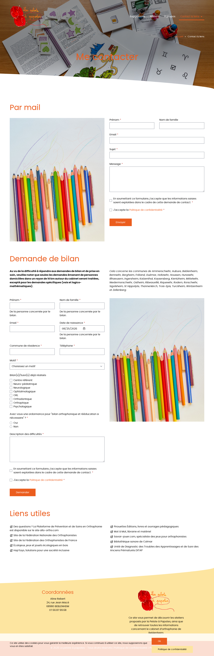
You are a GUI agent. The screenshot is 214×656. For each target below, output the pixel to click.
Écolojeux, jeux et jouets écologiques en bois (40, 545)
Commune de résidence (25, 346)
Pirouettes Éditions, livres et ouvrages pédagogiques (146, 526)
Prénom (114, 120)
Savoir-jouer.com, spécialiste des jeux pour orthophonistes (149, 536)
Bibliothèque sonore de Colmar (132, 541)
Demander (22, 492)
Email (113, 134)
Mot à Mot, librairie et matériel (132, 531)
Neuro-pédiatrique (25, 384)
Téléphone (66, 346)
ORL (15, 395)
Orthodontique (22, 399)
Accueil (179, 37)
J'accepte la (137, 210)
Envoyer (120, 222)
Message (115, 164)
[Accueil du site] (28, 16)
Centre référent (22, 380)
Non (15, 426)
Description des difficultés (26, 434)
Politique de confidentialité (145, 210)
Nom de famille (168, 120)
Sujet (113, 149)
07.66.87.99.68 (57, 610)
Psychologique (22, 406)
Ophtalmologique (24, 391)
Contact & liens (190, 16)
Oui (15, 423)
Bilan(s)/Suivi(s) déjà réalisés (28, 375)
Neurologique (21, 388)
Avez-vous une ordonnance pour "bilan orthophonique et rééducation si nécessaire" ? (54, 416)
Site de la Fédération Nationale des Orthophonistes (45, 535)
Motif (13, 360)
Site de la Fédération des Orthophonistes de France (45, 540)
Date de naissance (71, 323)
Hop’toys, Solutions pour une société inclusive (41, 550)
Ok (159, 641)
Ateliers (154, 16)
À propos (169, 16)
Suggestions (137, 16)
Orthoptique (21, 403)
